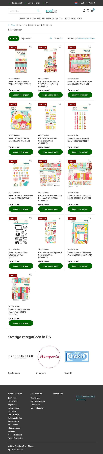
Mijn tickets (35, 405)
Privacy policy (14, 415)
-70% (79, 19)
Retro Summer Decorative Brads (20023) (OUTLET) (21, 196)
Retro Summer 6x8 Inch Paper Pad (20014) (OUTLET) (19, 312)
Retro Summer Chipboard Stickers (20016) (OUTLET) (50, 255)
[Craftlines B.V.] (51, 11)
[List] (51, 38)
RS (57, 19)
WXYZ (67, 19)
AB (28, 19)
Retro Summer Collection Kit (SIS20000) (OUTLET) (79, 196)
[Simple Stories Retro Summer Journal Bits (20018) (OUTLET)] (21, 118)
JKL (43, 19)
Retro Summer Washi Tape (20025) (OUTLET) (20, 82)
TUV (61, 19)
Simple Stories (33, 25)
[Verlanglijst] (88, 10)
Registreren (35, 398)
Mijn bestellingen (38, 401)
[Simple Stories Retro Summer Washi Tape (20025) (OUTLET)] (21, 61)
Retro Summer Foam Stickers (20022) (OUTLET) (48, 141)
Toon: (56, 38)
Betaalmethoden (15, 418)
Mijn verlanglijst (37, 408)
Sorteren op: (72, 38)
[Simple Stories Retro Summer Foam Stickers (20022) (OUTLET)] (50, 118)
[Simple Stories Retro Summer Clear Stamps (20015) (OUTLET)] (21, 232)
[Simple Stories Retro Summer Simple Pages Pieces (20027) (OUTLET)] (50, 61)
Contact (91, 3)
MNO (48, 19)
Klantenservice (14, 428)
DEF (34, 19)
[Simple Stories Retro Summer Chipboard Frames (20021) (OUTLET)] (80, 232)
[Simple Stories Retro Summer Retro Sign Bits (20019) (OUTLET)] (80, 61)
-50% (73, 19)
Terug (12, 25)
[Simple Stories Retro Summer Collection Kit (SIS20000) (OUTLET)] (80, 175)
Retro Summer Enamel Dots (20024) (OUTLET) (79, 139)
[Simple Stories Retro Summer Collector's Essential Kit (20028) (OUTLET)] (50, 175)
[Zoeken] (38, 10)
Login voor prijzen (21, 95)
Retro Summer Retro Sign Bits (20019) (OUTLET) (80, 82)
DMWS (13, 449)
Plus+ (20, 449)
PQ (53, 19)
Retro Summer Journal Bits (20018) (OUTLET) (19, 139)
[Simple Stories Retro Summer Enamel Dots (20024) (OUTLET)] (80, 118)
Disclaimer (12, 411)
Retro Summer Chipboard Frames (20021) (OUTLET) (80, 254)
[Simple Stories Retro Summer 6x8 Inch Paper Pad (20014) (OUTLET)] (21, 289)
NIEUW (22, 19)
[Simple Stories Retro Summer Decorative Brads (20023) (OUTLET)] (21, 175)
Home (18, 25)
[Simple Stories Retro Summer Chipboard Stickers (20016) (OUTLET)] (50, 232)
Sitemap (11, 431)
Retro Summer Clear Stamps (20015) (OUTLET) (18, 255)
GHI (38, 19)
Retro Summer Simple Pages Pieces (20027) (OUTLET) (48, 84)
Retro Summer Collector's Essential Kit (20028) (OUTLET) (50, 198)
